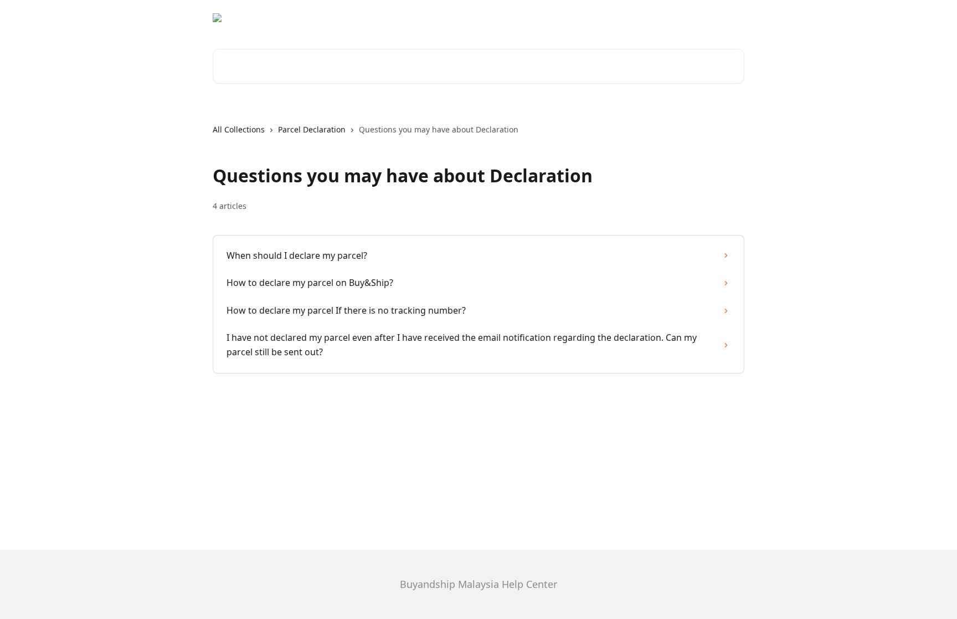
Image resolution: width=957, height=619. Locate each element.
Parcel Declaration (312, 129)
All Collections (239, 129)
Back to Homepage (701, 18)
